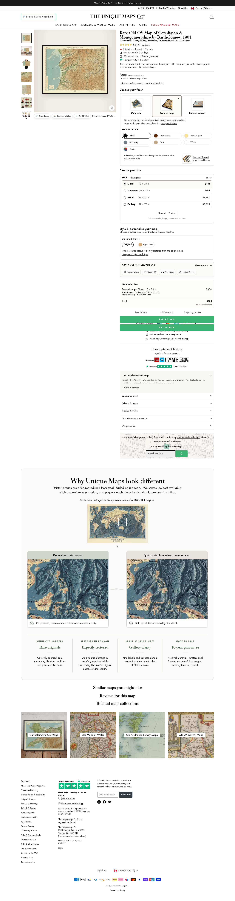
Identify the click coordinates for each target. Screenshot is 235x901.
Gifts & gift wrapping (30, 844)
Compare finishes (169, 124)
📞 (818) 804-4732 (146, 8)
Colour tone (131, 239)
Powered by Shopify (117, 890)
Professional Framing (29, 790)
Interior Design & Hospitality (33, 795)
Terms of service (28, 862)
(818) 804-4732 (68, 798)
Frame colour (130, 129)
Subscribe (125, 794)
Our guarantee (128, 426)
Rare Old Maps (66, 25)
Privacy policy (27, 858)
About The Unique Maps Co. (33, 786)
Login (60, 848)
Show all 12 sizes (167, 213)
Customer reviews (28, 840)
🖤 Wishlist (183, 8)
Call (172, 339)
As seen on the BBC (29, 853)
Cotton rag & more (29, 831)
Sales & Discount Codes (31, 835)
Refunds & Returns (28, 808)
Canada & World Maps (98, 25)
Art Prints (127, 25)
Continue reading (131, 388)
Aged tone (148, 245)
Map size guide (27, 813)
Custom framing (28, 826)
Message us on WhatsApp (72, 803)
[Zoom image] (112, 108)
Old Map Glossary (29, 849)
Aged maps (26, 822)
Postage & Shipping (29, 804)
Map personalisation (29, 817)
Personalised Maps (165, 25)
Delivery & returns (130, 403)
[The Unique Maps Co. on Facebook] (104, 802)
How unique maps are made (134, 418)
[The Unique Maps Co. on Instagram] (99, 802)
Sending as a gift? (130, 396)
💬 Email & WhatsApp (165, 8)
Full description (146, 67)
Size (166, 178)
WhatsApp (183, 339)
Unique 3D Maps (28, 799)
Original (127, 245)
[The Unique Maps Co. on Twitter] (109, 802)
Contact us (25, 781)
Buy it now (167, 327)
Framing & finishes (130, 411)
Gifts (143, 25)
